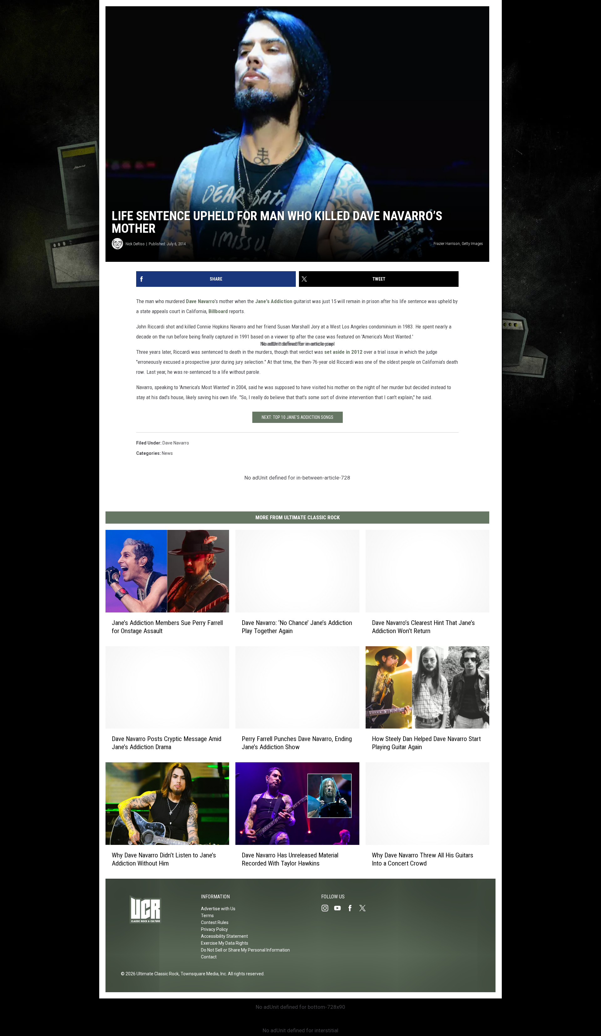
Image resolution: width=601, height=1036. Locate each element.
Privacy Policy (214, 929)
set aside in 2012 (343, 352)
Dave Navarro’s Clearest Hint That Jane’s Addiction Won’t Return (423, 627)
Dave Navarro (200, 301)
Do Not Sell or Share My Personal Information (245, 949)
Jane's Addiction (273, 301)
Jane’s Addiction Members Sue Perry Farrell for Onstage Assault (167, 627)
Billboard (218, 311)
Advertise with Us (218, 908)
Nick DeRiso (135, 243)
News (167, 453)
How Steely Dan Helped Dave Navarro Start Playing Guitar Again (426, 743)
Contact (209, 956)
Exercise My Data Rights (224, 943)
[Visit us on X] (365, 908)
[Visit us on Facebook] (352, 908)
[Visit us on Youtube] (340, 908)
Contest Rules (215, 922)
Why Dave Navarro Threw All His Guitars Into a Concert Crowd (422, 859)
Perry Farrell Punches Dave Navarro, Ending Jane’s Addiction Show (297, 743)
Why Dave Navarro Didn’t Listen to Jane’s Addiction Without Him (164, 859)
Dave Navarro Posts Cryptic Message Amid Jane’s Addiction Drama (166, 743)
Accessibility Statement (224, 936)
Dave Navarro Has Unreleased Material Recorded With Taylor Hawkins (290, 859)
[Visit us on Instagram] (327, 908)
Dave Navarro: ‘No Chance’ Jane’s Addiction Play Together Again (297, 627)
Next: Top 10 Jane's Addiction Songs (297, 417)
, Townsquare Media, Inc (202, 973)
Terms (207, 915)
